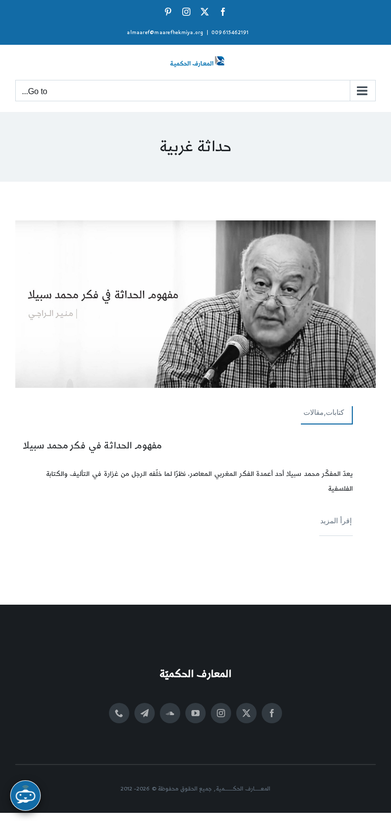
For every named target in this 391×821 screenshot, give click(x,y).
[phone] (119, 713)
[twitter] (246, 713)
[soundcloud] (170, 713)
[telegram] (144, 713)
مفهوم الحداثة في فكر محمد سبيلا (92, 445)
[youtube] (195, 713)
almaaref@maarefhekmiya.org (165, 33)
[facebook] (272, 713)
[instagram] (221, 713)
